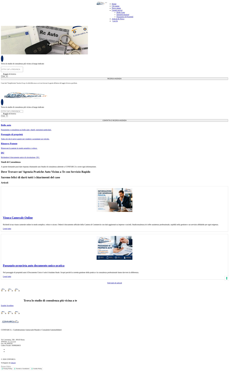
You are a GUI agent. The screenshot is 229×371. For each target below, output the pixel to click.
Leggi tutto (7, 229)
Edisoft (13, 363)
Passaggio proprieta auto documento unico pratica (33, 265)
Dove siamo (116, 8)
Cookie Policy (37, 368)
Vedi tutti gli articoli (114, 283)
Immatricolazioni (123, 15)
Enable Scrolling (7, 306)
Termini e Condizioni (22, 368)
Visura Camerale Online (18, 217)
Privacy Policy (6, 366)
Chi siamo (115, 6)
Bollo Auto (121, 12)
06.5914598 (12, 342)
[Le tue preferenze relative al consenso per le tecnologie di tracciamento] (226, 278)
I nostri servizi (117, 10)
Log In (115, 21)
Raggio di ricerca (9, 74)
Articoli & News (118, 19)
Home (114, 4)
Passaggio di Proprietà (125, 17)
